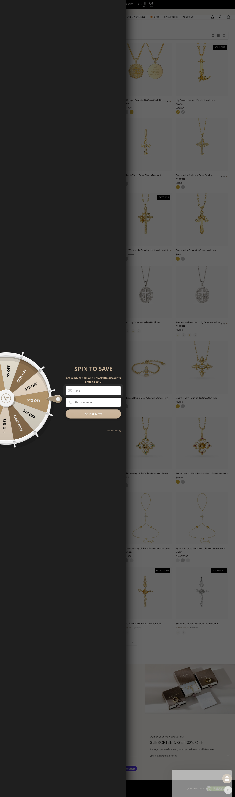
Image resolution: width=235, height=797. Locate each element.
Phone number (84, 402)
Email (78, 391)
